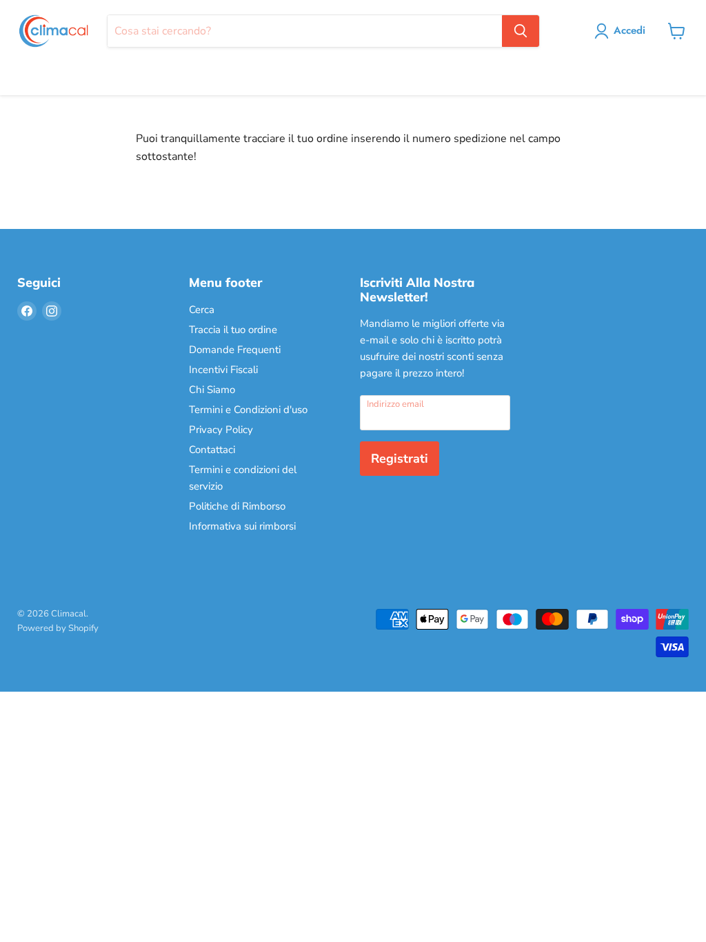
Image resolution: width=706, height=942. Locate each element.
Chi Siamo (212, 390)
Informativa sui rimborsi (242, 526)
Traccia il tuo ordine (233, 330)
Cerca (201, 310)
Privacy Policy (221, 430)
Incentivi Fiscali (223, 370)
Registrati (399, 458)
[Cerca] (520, 31)
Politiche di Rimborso (237, 506)
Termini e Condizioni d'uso (248, 410)
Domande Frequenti (235, 350)
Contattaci (212, 450)
